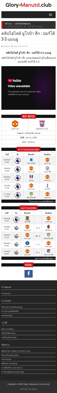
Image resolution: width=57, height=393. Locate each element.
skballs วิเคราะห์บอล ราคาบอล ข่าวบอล (15, 351)
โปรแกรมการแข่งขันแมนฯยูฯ (11, 307)
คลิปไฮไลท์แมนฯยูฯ (8, 333)
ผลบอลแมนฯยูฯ (7, 315)
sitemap (23, 388)
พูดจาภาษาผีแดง (7, 329)
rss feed (32, 388)
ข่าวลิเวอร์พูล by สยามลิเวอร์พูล (12, 372)
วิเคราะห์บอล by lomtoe (10, 355)
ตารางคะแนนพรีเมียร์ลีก (10, 311)
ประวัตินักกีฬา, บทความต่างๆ (11, 367)
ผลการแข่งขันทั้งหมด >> (45, 258)
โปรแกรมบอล (6, 359)
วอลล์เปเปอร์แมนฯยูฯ (9, 337)
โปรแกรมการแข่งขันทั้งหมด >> (42, 201)
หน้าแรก (8, 23)
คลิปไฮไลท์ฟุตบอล (23, 23)
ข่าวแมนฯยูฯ (6, 293)
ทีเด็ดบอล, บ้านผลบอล (9, 363)
